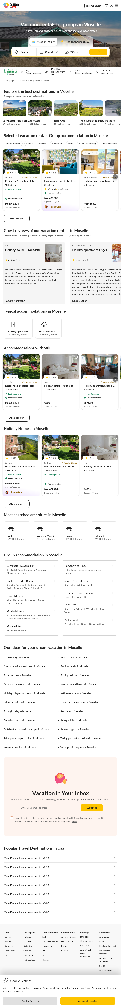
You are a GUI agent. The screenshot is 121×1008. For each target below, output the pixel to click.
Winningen (18, 603)
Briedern (18, 588)
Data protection (106, 970)
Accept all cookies (87, 1000)
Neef (78, 624)
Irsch (90, 585)
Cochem (20, 585)
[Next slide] (115, 176)
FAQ (44, 955)
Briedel (84, 624)
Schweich (89, 570)
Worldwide (28, 955)
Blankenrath (95, 624)
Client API (84, 945)
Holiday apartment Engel (89, 250)
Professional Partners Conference (85, 953)
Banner (64, 946)
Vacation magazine (50, 941)
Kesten (17, 573)
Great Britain (10, 951)
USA (6, 955)
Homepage (9, 80)
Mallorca (27, 937)
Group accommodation (38, 80)
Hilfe (44, 951)
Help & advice (67, 941)
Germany (8, 937)
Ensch (98, 570)
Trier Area (59, 120)
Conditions (104, 966)
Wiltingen (82, 585)
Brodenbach (31, 600)
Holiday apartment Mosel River (101, 180)
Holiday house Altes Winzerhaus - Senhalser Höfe (33, 466)
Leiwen (80, 570)
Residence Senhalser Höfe (20, 180)
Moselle (21, 80)
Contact (45, 960)
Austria (8, 941)
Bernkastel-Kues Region (16, 120)
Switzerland (10, 946)
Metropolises (29, 960)
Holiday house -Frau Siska (22, 250)
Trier (7, 246)
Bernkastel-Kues (14, 570)
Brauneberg (29, 570)
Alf (103, 624)
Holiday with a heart (107, 946)
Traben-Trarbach (14, 618)
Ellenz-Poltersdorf (33, 588)
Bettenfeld (11, 630)
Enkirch (34, 618)
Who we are (104, 937)
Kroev (27, 618)
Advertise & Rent (68, 937)
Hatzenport (18, 600)
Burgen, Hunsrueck (81, 246)
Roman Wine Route (40, 615)
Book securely (48, 946)
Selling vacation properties (105, 959)
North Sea (27, 941)
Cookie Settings (30, 1000)
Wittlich (22, 630)
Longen (68, 573)
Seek (44, 937)
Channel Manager (87, 941)
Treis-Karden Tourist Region (95, 120)
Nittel (73, 585)
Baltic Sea (27, 946)
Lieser (24, 573)
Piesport (110, 120)
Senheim (10, 585)
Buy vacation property (104, 952)
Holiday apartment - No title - (60, 180)
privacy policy (16, 991)
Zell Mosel (34, 120)
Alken (9, 600)
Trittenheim (70, 570)
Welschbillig (92, 609)
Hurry (101, 941)
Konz (66, 585)
